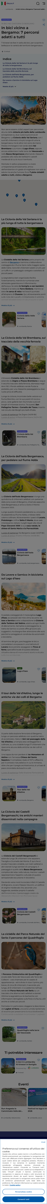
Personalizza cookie (23, 1192)
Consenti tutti (23, 1199)
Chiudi (43, 1142)
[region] (23, 1171)
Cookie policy (15, 1185)
